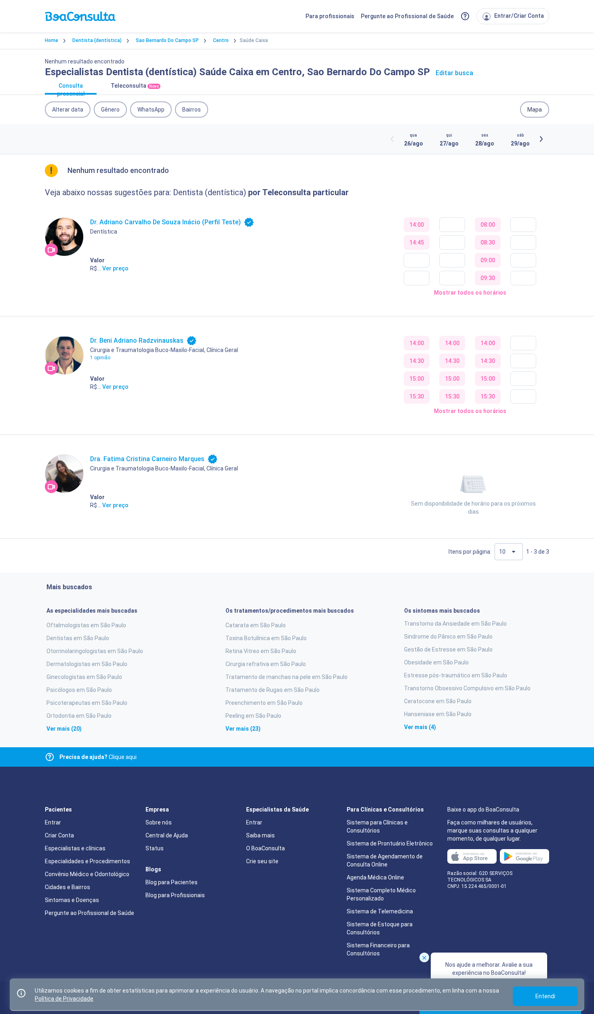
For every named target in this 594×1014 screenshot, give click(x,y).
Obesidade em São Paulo (436, 662)
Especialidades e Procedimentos (87, 861)
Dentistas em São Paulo (77, 638)
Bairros (191, 109)
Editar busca (454, 73)
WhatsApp (150, 109)
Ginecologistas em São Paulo (84, 677)
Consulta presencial (71, 88)
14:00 (416, 224)
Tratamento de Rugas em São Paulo (272, 690)
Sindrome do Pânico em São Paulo (448, 636)
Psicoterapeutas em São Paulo (86, 703)
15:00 (416, 378)
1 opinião (100, 357)
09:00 (487, 260)
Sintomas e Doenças (72, 900)
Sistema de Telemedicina (380, 911)
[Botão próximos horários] (541, 139)
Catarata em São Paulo (255, 625)
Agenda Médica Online (375, 877)
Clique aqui (98, 757)
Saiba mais (260, 835)
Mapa (534, 109)
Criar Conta (59, 835)
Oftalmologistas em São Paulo (86, 625)
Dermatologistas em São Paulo (86, 664)
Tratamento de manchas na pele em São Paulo (286, 677)
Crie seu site (262, 861)
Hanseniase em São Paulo (438, 714)
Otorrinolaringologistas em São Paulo (94, 651)
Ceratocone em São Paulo (438, 701)
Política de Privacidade (64, 998)
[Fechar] (424, 957)
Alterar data (67, 109)
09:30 (487, 278)
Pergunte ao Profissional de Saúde (407, 16)
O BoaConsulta (265, 848)
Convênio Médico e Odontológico (87, 874)
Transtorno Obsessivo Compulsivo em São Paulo (467, 688)
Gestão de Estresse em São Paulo (448, 649)
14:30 (416, 361)
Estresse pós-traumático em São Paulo (455, 675)
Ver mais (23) (243, 728)
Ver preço (115, 268)
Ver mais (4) (420, 727)
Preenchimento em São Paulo (264, 703)
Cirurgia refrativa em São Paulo (265, 664)
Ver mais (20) (64, 728)
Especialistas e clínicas (75, 848)
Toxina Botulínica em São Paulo (266, 638)
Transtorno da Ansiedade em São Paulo (455, 623)
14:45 (416, 242)
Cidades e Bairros (67, 887)
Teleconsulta (135, 85)
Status (154, 848)
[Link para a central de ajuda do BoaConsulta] (465, 16)
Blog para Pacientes (171, 882)
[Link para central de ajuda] (50, 757)
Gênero (110, 109)
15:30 (416, 396)
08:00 (487, 224)
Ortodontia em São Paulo (79, 716)
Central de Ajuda (166, 835)
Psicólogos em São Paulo (79, 690)
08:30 (487, 242)
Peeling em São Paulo (253, 716)
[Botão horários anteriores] (392, 139)
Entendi (545, 996)
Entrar (53, 822)
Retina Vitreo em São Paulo (260, 651)
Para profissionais (329, 16)
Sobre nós (158, 822)
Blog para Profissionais (175, 895)
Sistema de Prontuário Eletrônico (390, 843)
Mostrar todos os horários (470, 292)
